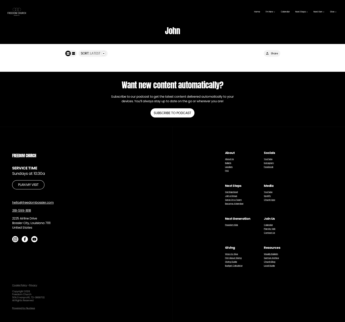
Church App (269, 200)
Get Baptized (231, 192)
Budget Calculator (234, 266)
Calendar (268, 225)
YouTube (268, 159)
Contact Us (269, 233)
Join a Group (231, 196)
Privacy (33, 285)
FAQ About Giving (233, 258)
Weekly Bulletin (271, 254)
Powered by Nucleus (23, 308)
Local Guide (269, 266)
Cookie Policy (19, 285)
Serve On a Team (233, 200)
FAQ (227, 171)
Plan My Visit (269, 229)
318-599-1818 (21, 210)
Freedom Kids (231, 225)
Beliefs (228, 163)
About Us (229, 159)
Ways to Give (231, 254)
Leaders (229, 167)
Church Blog (269, 262)
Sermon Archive (271, 258)
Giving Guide (231, 262)
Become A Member (234, 203)
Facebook (268, 167)
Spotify (267, 196)
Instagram (269, 163)
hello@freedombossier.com (33, 202)
